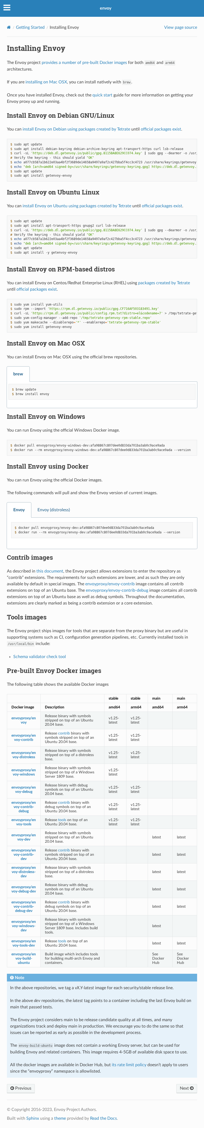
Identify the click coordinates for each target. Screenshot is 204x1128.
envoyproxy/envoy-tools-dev (23, 943)
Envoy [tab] (19, 510)
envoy (105, 8)
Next (185, 1088)
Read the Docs (103, 1118)
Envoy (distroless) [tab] (53, 510)
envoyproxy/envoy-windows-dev (23, 926)
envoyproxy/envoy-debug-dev (23, 889)
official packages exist (161, 129)
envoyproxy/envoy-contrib (110, 584)
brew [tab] (18, 374)
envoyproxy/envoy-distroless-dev (23, 872)
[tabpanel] (102, 395)
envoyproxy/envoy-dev (23, 837)
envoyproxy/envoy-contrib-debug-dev (23, 906)
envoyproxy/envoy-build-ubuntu (23, 958)
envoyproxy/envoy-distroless (23, 755)
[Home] (9, 27)
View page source (180, 27)
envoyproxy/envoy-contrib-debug (117, 590)
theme (60, 1118)
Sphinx (32, 1118)
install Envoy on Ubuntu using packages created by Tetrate (77, 206)
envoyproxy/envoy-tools (23, 822)
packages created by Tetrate (164, 283)
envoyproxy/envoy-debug (23, 789)
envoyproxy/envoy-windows (23, 772)
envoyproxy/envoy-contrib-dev (23, 854)
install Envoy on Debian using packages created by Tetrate (76, 129)
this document (49, 571)
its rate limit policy (129, 1065)
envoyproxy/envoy (23, 720)
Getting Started (30, 27)
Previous (22, 1088)
